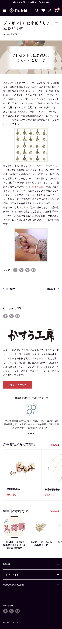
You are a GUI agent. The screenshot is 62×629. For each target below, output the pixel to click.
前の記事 (10, 288)
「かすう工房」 (37, 186)
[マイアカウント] (49, 10)
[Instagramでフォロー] (17, 316)
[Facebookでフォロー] (5, 316)
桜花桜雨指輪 (13, 489)
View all (54, 444)
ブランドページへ (17, 384)
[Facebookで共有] (15, 270)
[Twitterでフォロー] (11, 316)
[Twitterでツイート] (27, 270)
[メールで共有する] (33, 270)
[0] (56, 10)
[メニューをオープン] (4, 10)
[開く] (36, 10)
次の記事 (51, 288)
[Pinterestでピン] (21, 270)
